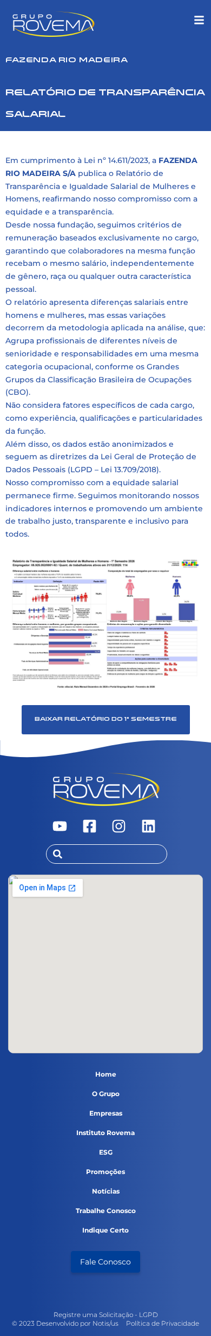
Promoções (105, 1172)
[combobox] (106, 854)
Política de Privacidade (162, 1323)
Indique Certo (105, 1230)
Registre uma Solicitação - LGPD (106, 1315)
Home (105, 1074)
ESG (106, 1152)
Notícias (106, 1191)
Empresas (105, 1113)
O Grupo (106, 1094)
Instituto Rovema (105, 1133)
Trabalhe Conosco (106, 1211)
